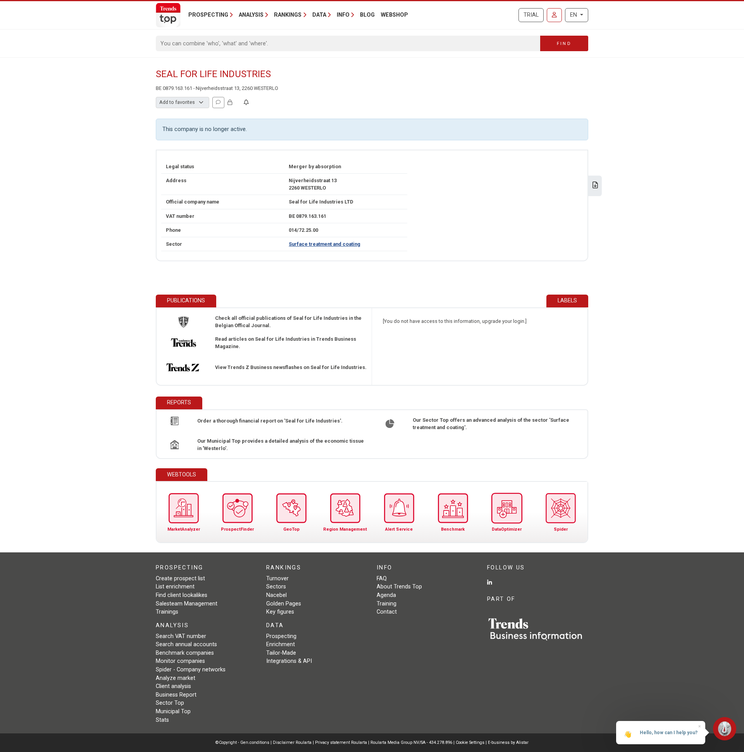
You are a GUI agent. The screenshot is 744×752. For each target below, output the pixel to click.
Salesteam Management (186, 603)
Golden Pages (283, 603)
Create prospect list (180, 578)
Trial (531, 15)
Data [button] (319, 15)
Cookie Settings (471, 742)
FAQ (382, 578)
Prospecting (281, 636)
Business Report (176, 695)
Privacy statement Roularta (341, 742)
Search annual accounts (186, 644)
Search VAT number (181, 636)
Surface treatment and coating (324, 244)
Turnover (277, 578)
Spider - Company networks (191, 669)
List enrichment (175, 586)
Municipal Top (173, 711)
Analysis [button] (251, 15)
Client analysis (173, 686)
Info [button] (343, 15)
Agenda (386, 595)
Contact (387, 612)
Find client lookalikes (181, 595)
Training (386, 603)
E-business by (508, 742)
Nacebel (276, 595)
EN (574, 15)
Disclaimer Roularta (292, 742)
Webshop (394, 15)
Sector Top (170, 703)
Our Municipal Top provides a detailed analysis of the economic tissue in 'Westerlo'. (280, 444)
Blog (367, 15)
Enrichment (280, 644)
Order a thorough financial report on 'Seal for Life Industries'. (270, 421)
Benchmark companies (185, 653)
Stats (162, 720)
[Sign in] (554, 15)
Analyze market (175, 678)
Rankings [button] (287, 15)
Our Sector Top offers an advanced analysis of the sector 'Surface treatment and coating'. (491, 423)
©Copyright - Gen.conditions (242, 742)
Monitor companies (180, 661)
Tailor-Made (281, 653)
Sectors (276, 586)
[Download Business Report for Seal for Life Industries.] (595, 186)
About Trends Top (399, 586)
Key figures (280, 612)
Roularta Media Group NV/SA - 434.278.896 (411, 742)
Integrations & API (289, 661)
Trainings (167, 612)
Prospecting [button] (208, 15)
